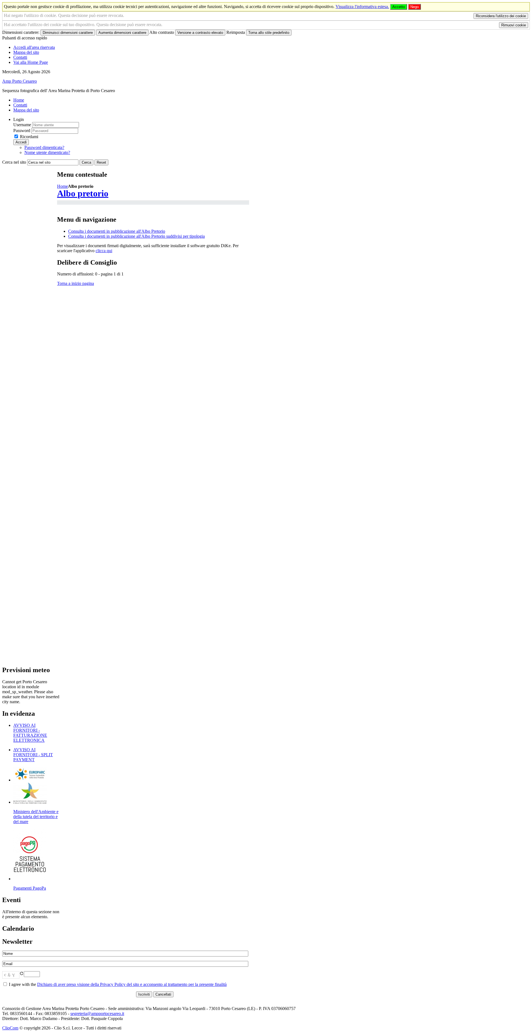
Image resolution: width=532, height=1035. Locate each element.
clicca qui (104, 250)
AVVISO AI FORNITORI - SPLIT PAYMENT (33, 754)
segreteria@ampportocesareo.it (97, 1013)
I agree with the (117, 984)
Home (62, 186)
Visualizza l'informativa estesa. (362, 6)
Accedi (21, 142)
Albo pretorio (82, 193)
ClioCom (10, 1028)
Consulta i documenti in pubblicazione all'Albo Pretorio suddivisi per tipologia (136, 236)
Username (22, 124)
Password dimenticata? (44, 147)
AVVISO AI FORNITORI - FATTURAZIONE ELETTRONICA (30, 733)
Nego (414, 7)
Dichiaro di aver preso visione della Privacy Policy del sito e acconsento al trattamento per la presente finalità (132, 984)
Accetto (398, 7)
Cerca (86, 162)
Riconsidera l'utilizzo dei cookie (501, 16)
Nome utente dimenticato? (47, 152)
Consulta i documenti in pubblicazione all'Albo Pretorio (116, 231)
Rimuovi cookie (513, 25)
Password (21, 130)
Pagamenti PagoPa (29, 888)
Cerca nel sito (14, 162)
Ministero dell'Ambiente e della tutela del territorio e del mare (35, 816)
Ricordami (29, 136)
